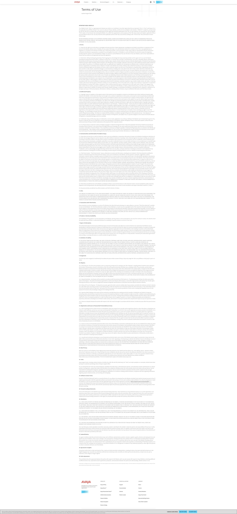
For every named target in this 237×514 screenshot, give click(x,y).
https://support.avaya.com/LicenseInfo (140, 381)
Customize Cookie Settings (172, 511)
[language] (151, 2)
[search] (154, 2)
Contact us (159, 2)
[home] (77, 2)
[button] (154, 2)
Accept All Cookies (192, 511)
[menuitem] (86, 2)
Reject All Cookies (183, 511)
